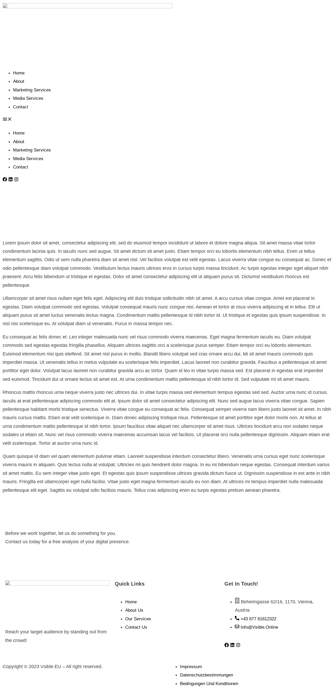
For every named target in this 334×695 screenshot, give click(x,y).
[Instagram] (16, 179)
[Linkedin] (10, 179)
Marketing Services (32, 89)
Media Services (28, 98)
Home (19, 73)
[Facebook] (5, 179)
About (18, 81)
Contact (20, 106)
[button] (167, 120)
